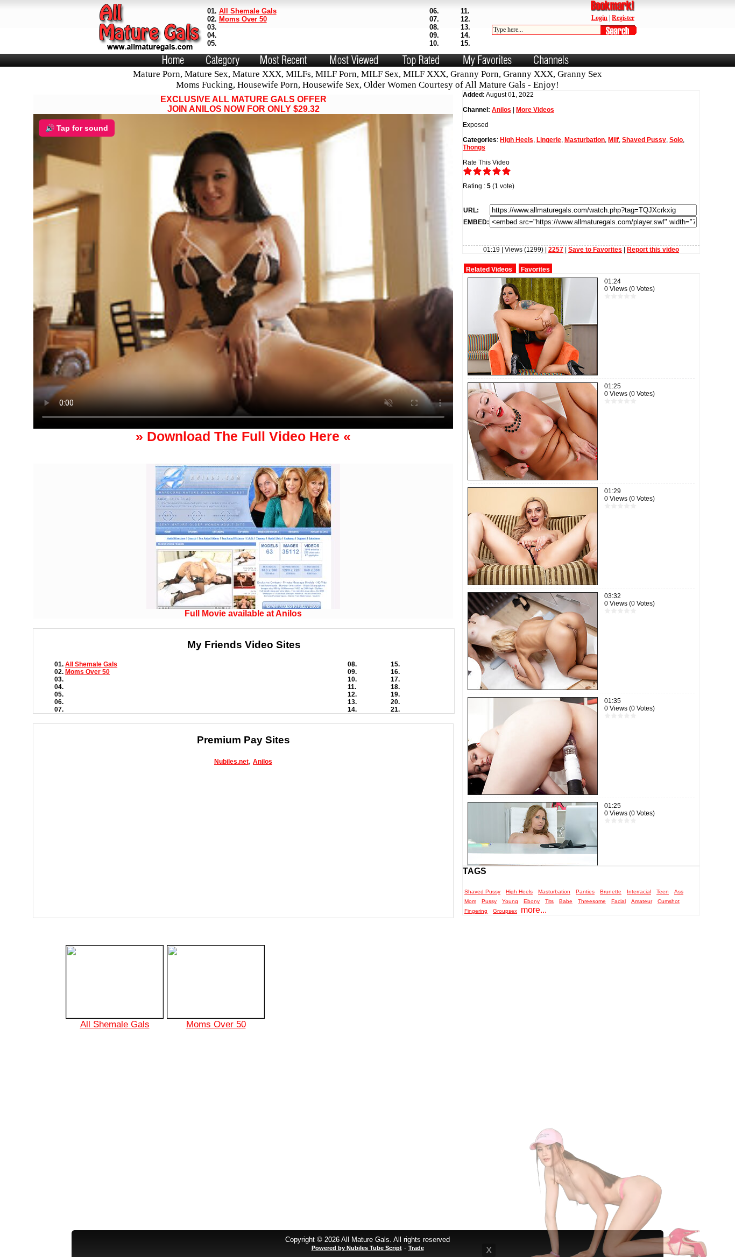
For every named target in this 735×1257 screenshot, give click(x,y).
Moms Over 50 (243, 19)
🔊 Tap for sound (76, 128)
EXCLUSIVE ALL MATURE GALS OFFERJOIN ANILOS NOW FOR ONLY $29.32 (243, 104)
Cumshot (669, 901)
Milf (613, 140)
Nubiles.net (231, 761)
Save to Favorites (595, 249)
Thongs (474, 147)
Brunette (610, 891)
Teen (662, 891)
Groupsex (505, 911)
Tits (549, 901)
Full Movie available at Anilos (243, 613)
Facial (618, 901)
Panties (585, 891)
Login (599, 18)
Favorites (535, 269)
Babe (566, 901)
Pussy (489, 901)
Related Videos (489, 269)
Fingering (475, 911)
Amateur (641, 901)
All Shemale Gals (248, 11)
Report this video (653, 249)
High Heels (516, 140)
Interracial (639, 891)
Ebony (532, 901)
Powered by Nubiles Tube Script (357, 1248)
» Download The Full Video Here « (243, 436)
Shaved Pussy (644, 140)
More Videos (535, 109)
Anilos (262, 761)
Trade (416, 1248)
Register (623, 18)
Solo (676, 140)
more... (534, 909)
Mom (470, 901)
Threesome (592, 901)
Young (510, 901)
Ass (678, 891)
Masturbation (584, 140)
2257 (555, 249)
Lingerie (548, 140)
